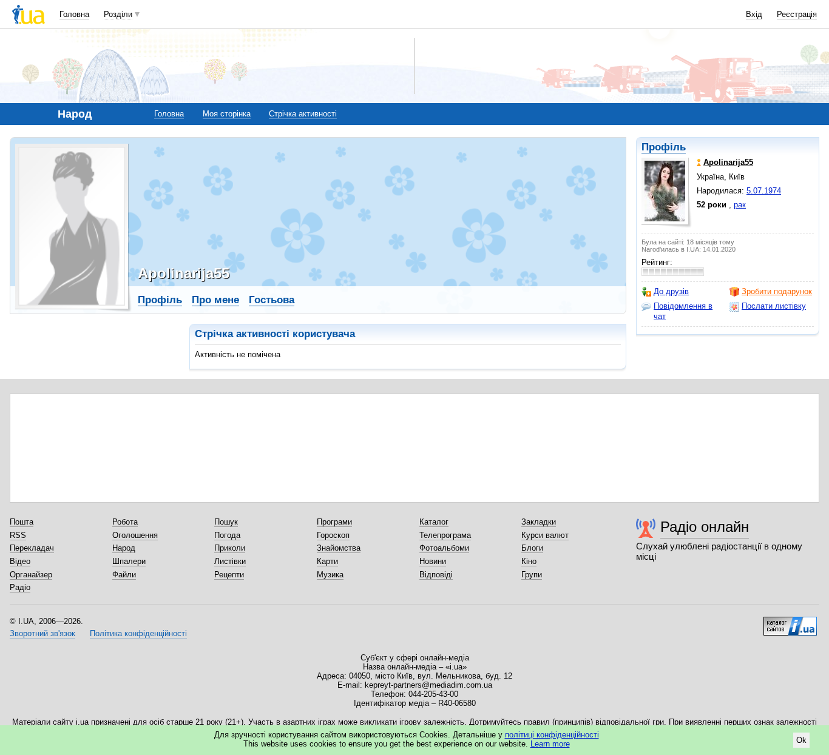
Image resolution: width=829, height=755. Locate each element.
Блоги (532, 547)
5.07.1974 (763, 190)
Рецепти (229, 574)
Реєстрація (797, 14)
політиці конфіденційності (552, 734)
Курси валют (545, 535)
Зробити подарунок (777, 291)
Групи (531, 574)
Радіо (20, 587)
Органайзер (31, 574)
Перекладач (32, 547)
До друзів (671, 291)
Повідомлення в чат (683, 310)
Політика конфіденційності (138, 633)
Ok (801, 740)
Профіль (663, 147)
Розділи (118, 14)
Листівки (230, 561)
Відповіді (436, 574)
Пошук (226, 521)
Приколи (229, 547)
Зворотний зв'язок (42, 633)
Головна (74, 14)
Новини (432, 561)
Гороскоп (333, 535)
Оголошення (135, 535)
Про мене (215, 300)
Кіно (528, 561)
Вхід (754, 14)
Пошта (21, 521)
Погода (227, 535)
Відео (20, 561)
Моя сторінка (227, 113)
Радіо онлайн (704, 526)
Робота (125, 521)
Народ (123, 547)
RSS (18, 535)
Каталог (433, 521)
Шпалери (129, 561)
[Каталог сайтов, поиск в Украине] (790, 621)
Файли (124, 574)
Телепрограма (445, 535)
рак (740, 204)
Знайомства (338, 547)
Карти (327, 561)
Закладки (538, 521)
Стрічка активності (303, 113)
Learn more (550, 743)
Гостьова (271, 300)
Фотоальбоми (444, 547)
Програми (334, 521)
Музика (330, 574)
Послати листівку (774, 305)
